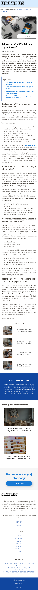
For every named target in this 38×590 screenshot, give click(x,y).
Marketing (19, 549)
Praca (19, 551)
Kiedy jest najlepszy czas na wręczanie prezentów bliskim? (19, 429)
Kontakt (19, 525)
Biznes (19, 536)
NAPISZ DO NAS (19, 483)
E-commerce (19, 538)
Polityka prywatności (19, 580)
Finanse (12, 9)
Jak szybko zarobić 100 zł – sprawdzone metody (19, 564)
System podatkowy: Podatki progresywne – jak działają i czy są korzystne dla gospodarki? (19, 457)
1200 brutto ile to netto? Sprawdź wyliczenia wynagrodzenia (24, 354)
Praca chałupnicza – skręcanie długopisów (19, 568)
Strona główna (4, 9)
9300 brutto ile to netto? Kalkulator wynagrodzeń (24, 330)
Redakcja (19, 522)
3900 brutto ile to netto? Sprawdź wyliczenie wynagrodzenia (24, 365)
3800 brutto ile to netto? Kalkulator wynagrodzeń (24, 342)
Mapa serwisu (19, 583)
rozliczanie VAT (30, 145)
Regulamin (19, 587)
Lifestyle (19, 546)
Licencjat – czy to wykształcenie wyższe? (19, 572)
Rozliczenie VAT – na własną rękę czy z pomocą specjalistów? (19, 97)
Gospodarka (19, 544)
